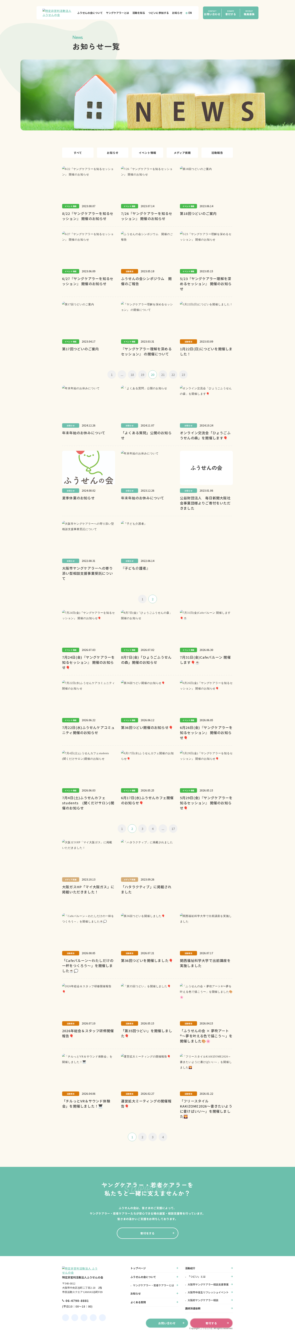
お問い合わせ (167, 1323)
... (122, 374)
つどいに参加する (158, 13)
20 (152, 374)
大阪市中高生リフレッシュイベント (208, 1292)
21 (163, 374)
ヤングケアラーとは (117, 13)
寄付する (211, 1323)
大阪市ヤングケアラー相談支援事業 (208, 1284)
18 (132, 374)
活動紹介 (190, 1268)
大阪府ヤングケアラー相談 (203, 1300)
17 (173, 828)
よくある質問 (138, 1302)
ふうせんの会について (90, 13)
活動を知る (138, 13)
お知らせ (177, 13)
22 (173, 374)
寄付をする (147, 1233)
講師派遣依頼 (192, 1308)
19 (142, 374)
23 (183, 374)
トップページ (138, 1268)
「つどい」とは (197, 1276)
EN (190, 13)
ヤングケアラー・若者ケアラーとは (153, 1285)
